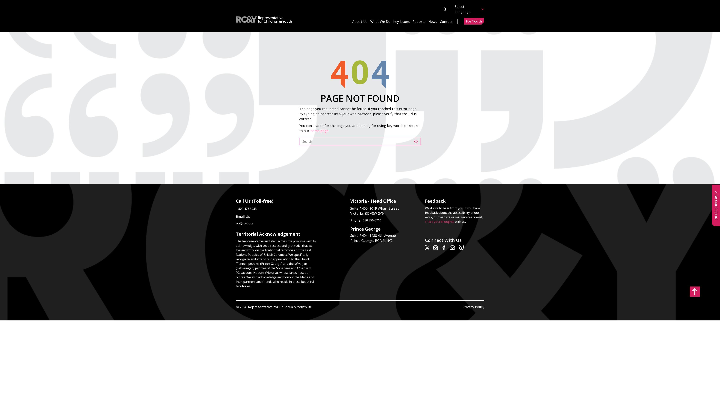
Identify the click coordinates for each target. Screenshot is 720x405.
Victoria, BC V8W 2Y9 (367, 213)
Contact (446, 21)
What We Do (380, 21)
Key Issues (401, 21)
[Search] (417, 141)
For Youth (474, 21)
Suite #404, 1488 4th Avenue (373, 235)
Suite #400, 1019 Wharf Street (375, 208)
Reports (418, 21)
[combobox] (356, 141)
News (432, 21)
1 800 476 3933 (246, 209)
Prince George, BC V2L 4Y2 (371, 240)
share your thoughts (439, 222)
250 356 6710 (372, 220)
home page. (320, 130)
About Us (360, 21)
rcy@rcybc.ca (245, 223)
